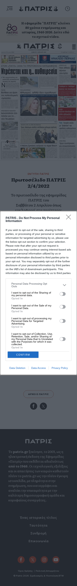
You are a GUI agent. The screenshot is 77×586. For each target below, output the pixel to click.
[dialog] (38, 293)
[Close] (69, 218)
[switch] (63, 294)
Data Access (38, 367)
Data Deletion (17, 367)
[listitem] (38, 285)
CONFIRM (23, 354)
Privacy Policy (60, 367)
